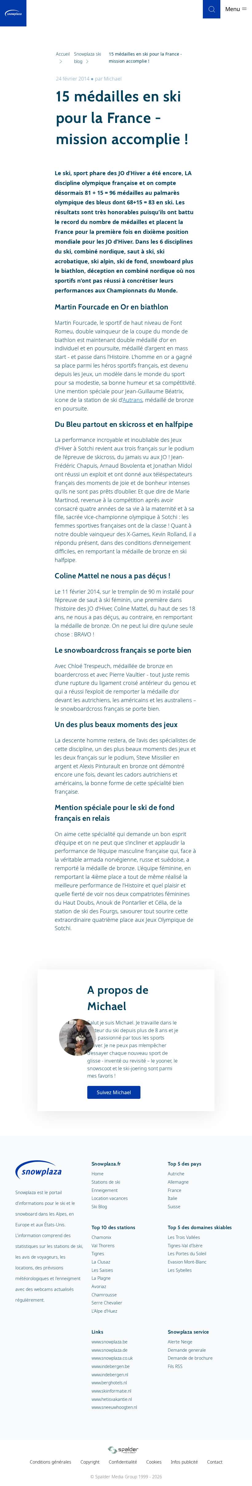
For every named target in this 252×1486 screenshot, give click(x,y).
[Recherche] (211, 9)
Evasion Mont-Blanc (187, 1262)
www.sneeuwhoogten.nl (114, 1407)
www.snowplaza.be (110, 1342)
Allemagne (178, 1182)
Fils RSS (175, 1366)
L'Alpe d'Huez (104, 1311)
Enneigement (105, 1190)
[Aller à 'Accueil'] (13, 13)
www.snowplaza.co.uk (112, 1358)
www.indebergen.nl (110, 1375)
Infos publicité (184, 1462)
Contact (214, 1462)
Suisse (174, 1206)
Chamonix (101, 1237)
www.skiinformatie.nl (111, 1391)
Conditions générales (50, 1462)
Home (98, 1174)
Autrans (132, 399)
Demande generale (187, 1350)
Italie (172, 1198)
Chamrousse (104, 1295)
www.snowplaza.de (110, 1350)
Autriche (176, 1174)
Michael (113, 78)
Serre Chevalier (107, 1303)
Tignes (98, 1253)
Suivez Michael (114, 1092)
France (174, 1190)
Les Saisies (102, 1270)
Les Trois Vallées (184, 1237)
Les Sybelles (180, 1270)
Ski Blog (99, 1206)
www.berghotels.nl (109, 1383)
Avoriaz (99, 1286)
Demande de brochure (190, 1358)
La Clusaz (101, 1262)
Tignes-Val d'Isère (185, 1245)
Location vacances (110, 1198)
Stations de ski (106, 1182)
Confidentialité (123, 1462)
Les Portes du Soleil (187, 1253)
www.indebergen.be (111, 1366)
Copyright (90, 1462)
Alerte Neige (180, 1342)
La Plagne (101, 1278)
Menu (233, 9)
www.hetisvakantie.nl (112, 1399)
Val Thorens (103, 1245)
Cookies (154, 1462)
